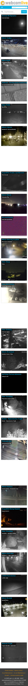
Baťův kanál (6, 60)
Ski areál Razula (7, 217)
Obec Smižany (7, 330)
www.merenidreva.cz (10, 684)
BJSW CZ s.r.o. (14, 682)
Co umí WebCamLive (19, 673)
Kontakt (7, 675)
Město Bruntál (7, 598)
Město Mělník (6, 195)
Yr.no (22, 684)
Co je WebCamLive (7, 673)
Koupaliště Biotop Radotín (11, 509)
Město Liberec (7, 127)
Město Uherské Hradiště (10, 239)
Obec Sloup (6, 262)
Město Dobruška (8, 553)
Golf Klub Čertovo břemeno (11, 374)
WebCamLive (14, 3)
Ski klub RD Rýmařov (9, 16)
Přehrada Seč (6, 441)
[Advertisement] (14, 665)
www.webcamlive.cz (7, 680)
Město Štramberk (8, 352)
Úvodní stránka (9, 670)
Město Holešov (7, 487)
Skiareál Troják (7, 643)
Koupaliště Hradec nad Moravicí (13, 173)
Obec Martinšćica (8, 284)
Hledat (24, 11)
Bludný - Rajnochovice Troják (12, 419)
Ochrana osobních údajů (16, 675)
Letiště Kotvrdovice (9, 576)
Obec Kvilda (6, 105)
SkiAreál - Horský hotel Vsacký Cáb (14, 83)
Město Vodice (7, 38)
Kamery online (18, 670)
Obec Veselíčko (7, 396)
